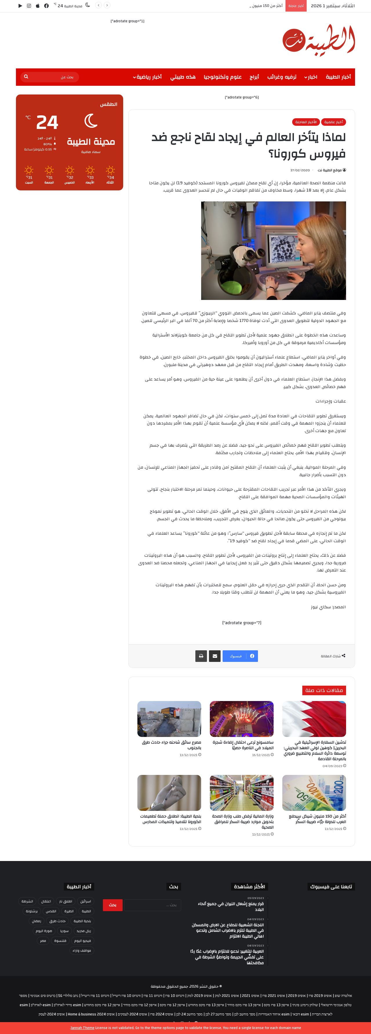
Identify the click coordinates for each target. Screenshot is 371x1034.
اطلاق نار (65, 901)
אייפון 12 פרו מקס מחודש (102, 1005)
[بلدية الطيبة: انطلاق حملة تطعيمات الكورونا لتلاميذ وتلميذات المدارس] (169, 793)
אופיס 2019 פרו (320, 995)
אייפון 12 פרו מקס (172, 1005)
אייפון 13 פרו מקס (276, 1005)
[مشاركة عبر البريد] (215, 656)
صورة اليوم (44, 931)
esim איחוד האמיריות (274, 1014)
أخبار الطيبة (338, 77)
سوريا (64, 931)
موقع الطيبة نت (330, 170)
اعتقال (46, 901)
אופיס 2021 (250, 995)
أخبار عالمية (333, 122)
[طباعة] (201, 656)
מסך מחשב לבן (244, 1014)
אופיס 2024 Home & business (91, 1014)
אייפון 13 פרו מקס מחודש (206, 1005)
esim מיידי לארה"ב (67, 1005)
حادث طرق (57, 921)
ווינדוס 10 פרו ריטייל (126, 995)
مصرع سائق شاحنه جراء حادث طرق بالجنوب (171, 745)
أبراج (254, 77)
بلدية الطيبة (82, 921)
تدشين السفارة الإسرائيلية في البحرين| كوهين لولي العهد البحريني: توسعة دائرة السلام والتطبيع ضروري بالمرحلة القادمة (315, 751)
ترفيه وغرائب (282, 77)
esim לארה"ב (41, 1005)
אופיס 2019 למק (199, 995)
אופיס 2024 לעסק (52, 1014)
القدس (51, 911)
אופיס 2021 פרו (273, 995)
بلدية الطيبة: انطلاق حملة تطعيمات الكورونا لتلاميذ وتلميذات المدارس (170, 819)
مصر (43, 940)
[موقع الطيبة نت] (319, 40)
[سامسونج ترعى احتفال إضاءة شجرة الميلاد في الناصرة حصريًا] (242, 719)
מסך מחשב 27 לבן (218, 1014)
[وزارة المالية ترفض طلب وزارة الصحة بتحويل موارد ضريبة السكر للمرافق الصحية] (242, 793)
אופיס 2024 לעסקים (132, 1014)
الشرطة (27, 901)
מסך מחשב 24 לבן (189, 1014)
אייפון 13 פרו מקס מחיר (244, 1005)
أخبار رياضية (149, 77)
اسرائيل (85, 901)
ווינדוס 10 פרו (174, 995)
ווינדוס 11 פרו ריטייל (95, 995)
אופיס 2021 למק (227, 995)
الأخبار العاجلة (306, 122)
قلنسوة (60, 940)
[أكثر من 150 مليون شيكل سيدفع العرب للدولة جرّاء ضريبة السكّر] (314, 793)
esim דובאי (300, 1014)
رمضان (36, 921)
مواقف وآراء (82, 950)
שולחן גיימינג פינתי (305, 1005)
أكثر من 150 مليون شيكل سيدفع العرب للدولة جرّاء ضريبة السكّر (232, 5)
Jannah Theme (82, 1027)
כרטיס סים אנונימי (42, 995)
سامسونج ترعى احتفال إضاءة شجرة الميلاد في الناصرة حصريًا (243, 745)
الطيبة (86, 911)
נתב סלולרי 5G (68, 995)
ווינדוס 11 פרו (152, 995)
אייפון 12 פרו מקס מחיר (140, 1005)
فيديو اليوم (82, 940)
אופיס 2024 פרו (161, 1014)
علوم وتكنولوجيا (223, 77)
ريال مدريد (84, 931)
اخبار (312, 77)
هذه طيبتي (183, 77)
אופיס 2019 (297, 995)
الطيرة (69, 911)
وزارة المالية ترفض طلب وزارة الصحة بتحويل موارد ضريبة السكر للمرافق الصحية (243, 822)
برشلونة (32, 911)
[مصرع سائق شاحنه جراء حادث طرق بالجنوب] (169, 719)
